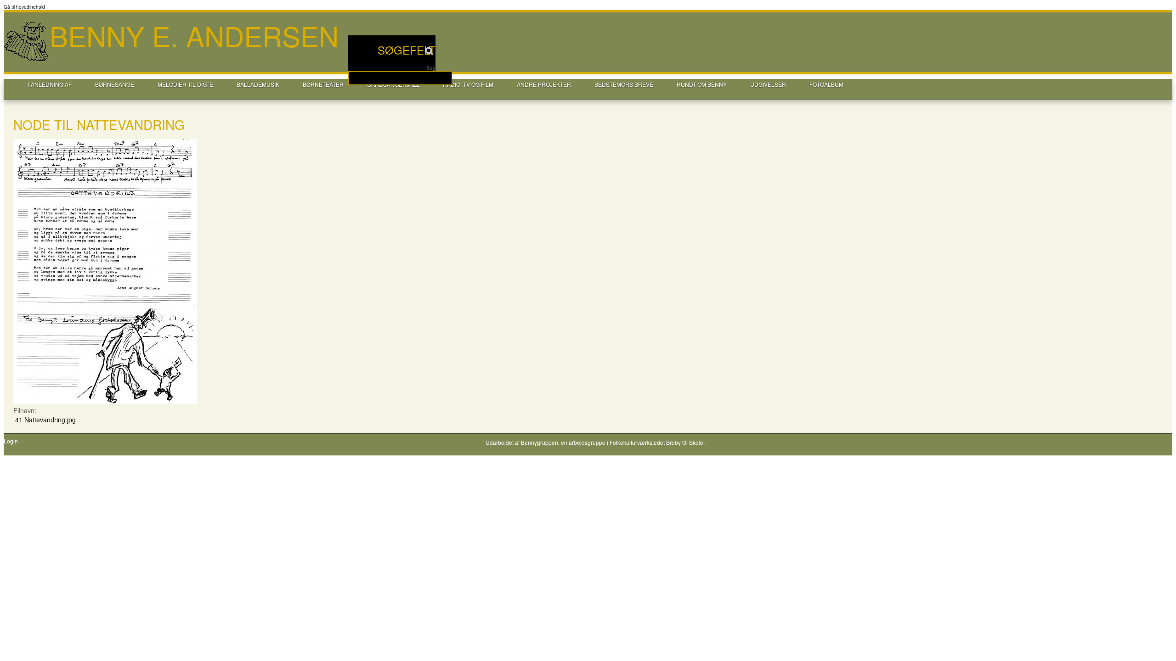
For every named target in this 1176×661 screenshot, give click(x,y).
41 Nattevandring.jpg (45, 419)
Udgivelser (768, 84)
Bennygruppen (539, 442)
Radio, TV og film (468, 84)
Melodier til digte (185, 84)
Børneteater (323, 84)
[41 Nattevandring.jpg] (105, 401)
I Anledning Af (50, 84)
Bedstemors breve (623, 84)
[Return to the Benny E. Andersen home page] (27, 60)
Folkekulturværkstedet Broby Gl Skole (656, 442)
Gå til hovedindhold (24, 7)
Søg (431, 68)
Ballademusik (258, 84)
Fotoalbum (826, 84)
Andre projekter (544, 84)
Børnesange (114, 84)
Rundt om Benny (702, 84)
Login (11, 441)
